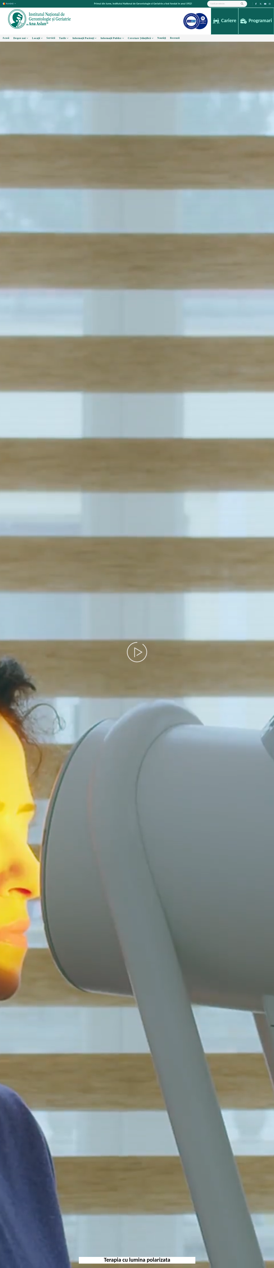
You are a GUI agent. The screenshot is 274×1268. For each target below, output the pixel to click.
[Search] (242, 4)
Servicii (50, 38)
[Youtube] (265, 4)
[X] (260, 4)
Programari (260, 20)
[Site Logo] (40, 19)
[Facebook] (256, 4)
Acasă (5, 38)
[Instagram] (269, 4)
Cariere (228, 20)
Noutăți (161, 38)
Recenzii (175, 38)
